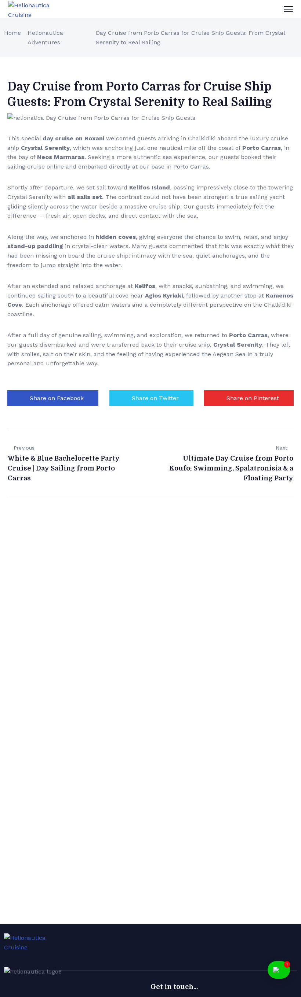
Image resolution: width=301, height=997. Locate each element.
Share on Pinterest (252, 398)
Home (12, 32)
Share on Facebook (57, 398)
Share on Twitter (155, 398)
